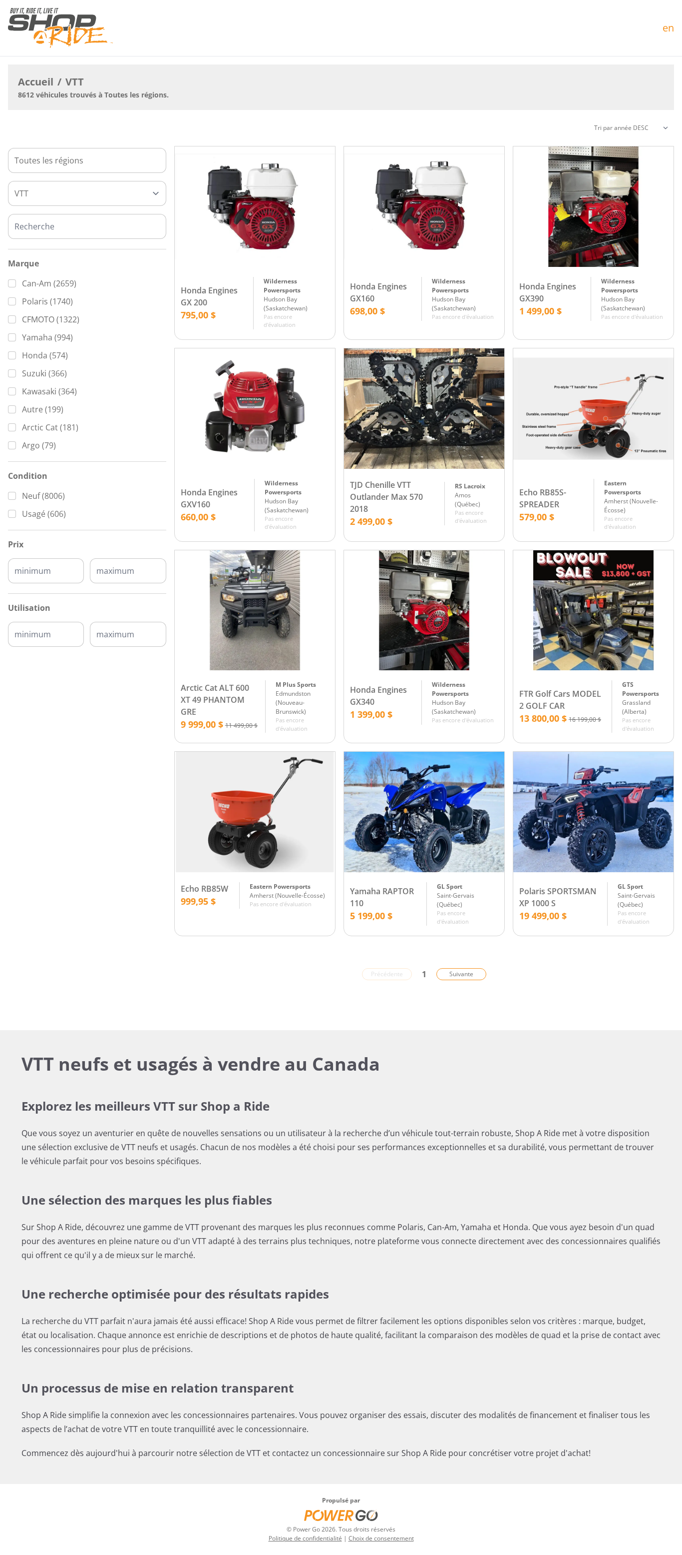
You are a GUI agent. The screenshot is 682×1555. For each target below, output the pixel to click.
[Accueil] (60, 28)
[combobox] (87, 160)
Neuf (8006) (43, 495)
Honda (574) (45, 355)
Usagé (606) (44, 513)
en (668, 27)
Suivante (461, 974)
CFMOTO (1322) (50, 319)
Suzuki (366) (44, 373)
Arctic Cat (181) (50, 427)
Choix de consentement (381, 1538)
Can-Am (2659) (49, 283)
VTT (74, 81)
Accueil (35, 81)
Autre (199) (42, 409)
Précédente (387, 974)
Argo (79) (39, 445)
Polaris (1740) (47, 301)
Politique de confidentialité (305, 1538)
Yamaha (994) (47, 337)
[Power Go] (341, 1515)
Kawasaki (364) (49, 391)
